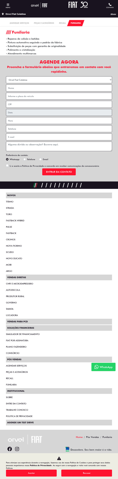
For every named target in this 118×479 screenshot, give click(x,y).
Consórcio (12, 353)
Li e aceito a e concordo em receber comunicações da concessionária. (55, 166)
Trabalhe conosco (17, 410)
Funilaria (11, 384)
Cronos (10, 239)
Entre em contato (16, 403)
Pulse (9, 227)
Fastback (11, 233)
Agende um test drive (20, 422)
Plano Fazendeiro (16, 347)
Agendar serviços (16, 365)
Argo (9, 271)
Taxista (9, 309)
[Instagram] (17, 449)
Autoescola (13, 290)
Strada (10, 208)
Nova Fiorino (14, 246)
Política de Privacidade (33, 166)
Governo (11, 302)
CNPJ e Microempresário (19, 283)
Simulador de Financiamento (23, 334)
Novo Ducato (14, 258)
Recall (9, 378)
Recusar (86, 473)
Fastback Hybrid (15, 220)
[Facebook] (9, 449)
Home (79, 437)
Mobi (9, 265)
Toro (9, 214)
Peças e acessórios (17, 372)
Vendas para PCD (17, 321)
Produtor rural (15, 296)
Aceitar (31, 473)
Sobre (9, 397)
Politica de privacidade (19, 416)
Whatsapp (14, 159)
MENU (8, 7)
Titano (9, 201)
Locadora (12, 315)
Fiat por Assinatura (17, 340)
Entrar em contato (59, 171)
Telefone (31, 159)
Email (45, 159)
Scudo (10, 252)
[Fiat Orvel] (39, 5)
